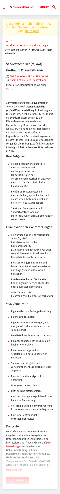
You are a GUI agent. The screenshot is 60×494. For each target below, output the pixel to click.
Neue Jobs (32, 31)
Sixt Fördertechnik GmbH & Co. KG (29, 76)
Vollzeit (10, 89)
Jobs (8, 41)
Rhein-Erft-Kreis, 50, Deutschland (28, 80)
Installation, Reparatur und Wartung (26, 45)
